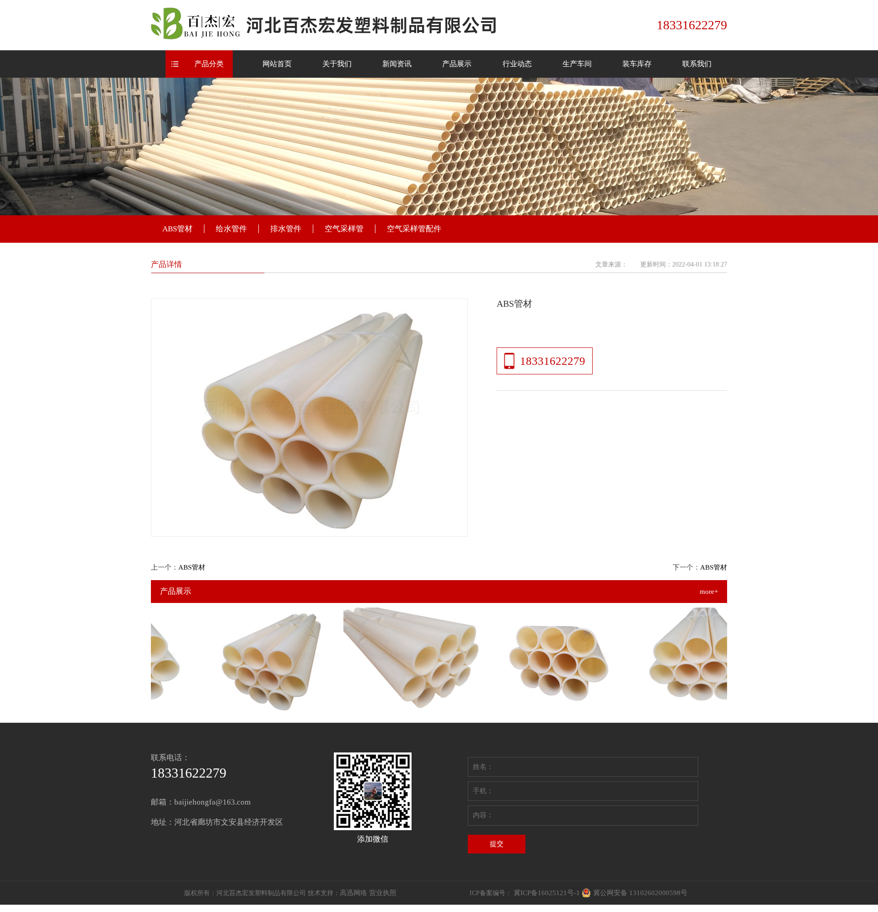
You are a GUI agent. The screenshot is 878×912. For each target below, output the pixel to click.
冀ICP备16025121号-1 (547, 892)
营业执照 (382, 892)
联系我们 (697, 64)
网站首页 (277, 64)
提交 (496, 844)
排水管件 (285, 228)
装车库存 (637, 64)
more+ (709, 591)
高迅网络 (353, 892)
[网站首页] (326, 24)
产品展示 (456, 64)
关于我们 (337, 64)
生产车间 (577, 64)
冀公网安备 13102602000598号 (640, 892)
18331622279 (552, 361)
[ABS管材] (258, 659)
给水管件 (231, 228)
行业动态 (517, 64)
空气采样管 (344, 228)
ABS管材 (177, 228)
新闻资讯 (397, 64)
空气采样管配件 (414, 228)
